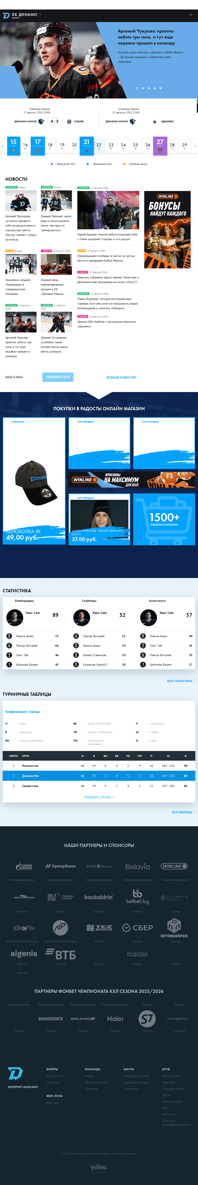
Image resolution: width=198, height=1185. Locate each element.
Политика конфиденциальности (176, 1122)
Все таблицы (182, 812)
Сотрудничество (173, 1089)
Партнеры (168, 1082)
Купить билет (55, 1076)
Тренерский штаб (96, 1082)
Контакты (168, 1114)
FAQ (165, 1108)
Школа (166, 1095)
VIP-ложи (52, 1082)
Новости (16, 179)
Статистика (17, 591)
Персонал (91, 1089)
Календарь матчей (136, 1076)
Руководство (171, 1076)
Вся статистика (179, 681)
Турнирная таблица (136, 1082)
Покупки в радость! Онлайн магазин (99, 409)
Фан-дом (52, 1103)
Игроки (89, 1076)
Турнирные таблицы (27, 694)
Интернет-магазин (23, 1087)
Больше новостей (121, 377)
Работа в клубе (172, 1101)
